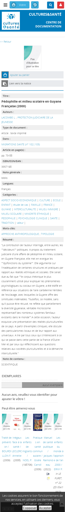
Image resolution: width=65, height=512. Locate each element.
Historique (34, 5)
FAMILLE (36, 204)
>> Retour (5, 41)
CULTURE (44, 200)
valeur (20, 222)
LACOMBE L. (8, 117)
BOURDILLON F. (6, 453)
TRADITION (7, 222)
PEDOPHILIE (8, 218)
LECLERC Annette (17, 453)
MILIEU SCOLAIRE (11, 213)
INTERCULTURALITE (25, 209)
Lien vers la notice (20, 83)
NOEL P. (27, 460)
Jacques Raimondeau (48, 460)
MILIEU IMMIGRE (48, 209)
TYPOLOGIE (47, 234)
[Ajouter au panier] (5, 75)
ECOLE (57, 200)
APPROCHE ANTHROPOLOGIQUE (20, 234)
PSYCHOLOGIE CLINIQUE (32, 218)
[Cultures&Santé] (11, 21)
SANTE (54, 218)
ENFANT (5, 204)
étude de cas (20, 204)
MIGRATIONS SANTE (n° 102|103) (20, 144)
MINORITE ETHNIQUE (37, 213)
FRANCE (48, 204)
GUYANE (6, 209)
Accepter (45, 508)
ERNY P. (58, 469)
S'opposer (30, 508)
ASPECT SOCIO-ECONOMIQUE (18, 200)
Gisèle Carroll (37, 462)
